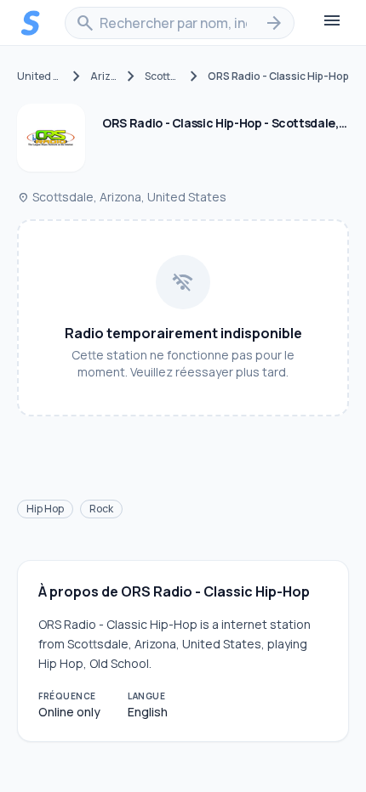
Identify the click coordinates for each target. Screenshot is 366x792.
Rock (101, 508)
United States (40, 76)
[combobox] (180, 23)
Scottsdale (162, 76)
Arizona (103, 76)
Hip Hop (45, 508)
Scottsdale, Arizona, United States (121, 197)
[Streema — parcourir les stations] (30, 23)
